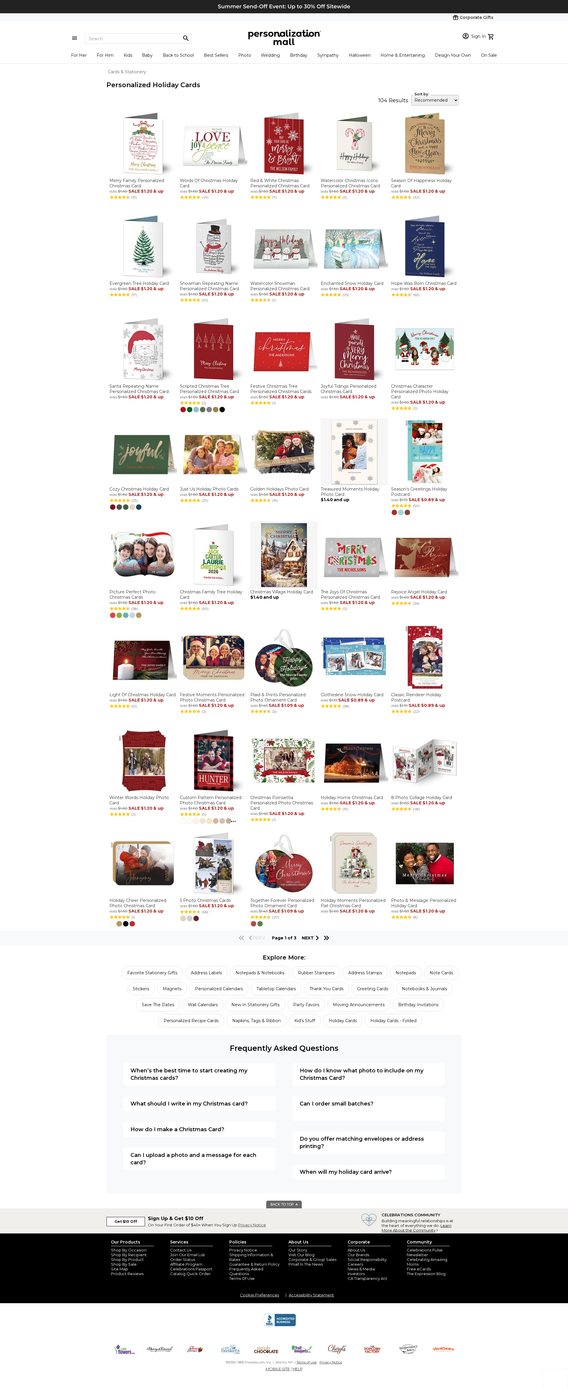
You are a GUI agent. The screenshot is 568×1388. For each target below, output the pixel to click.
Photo (244, 55)
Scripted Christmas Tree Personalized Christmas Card (209, 389)
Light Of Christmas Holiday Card (142, 694)
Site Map (119, 1269)
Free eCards (419, 1269)
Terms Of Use (242, 1278)
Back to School (178, 55)
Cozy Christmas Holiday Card (139, 489)
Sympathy (328, 55)
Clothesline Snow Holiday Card (352, 694)
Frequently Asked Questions (246, 1271)
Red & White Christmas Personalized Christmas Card (279, 183)
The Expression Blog (426, 1273)
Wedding (270, 55)
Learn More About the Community (416, 1228)
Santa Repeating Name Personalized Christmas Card (139, 389)
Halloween (360, 55)
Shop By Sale (124, 1264)
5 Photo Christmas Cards (205, 900)
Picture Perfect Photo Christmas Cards (132, 594)
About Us (356, 1250)
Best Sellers (216, 55)
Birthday (298, 55)
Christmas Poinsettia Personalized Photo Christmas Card (281, 803)
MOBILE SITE (278, 1368)
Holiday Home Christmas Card (352, 797)
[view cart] (491, 36)
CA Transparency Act (367, 1278)
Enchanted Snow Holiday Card (352, 283)
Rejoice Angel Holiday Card (419, 592)
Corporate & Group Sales (312, 1259)
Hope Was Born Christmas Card (423, 283)
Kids (128, 55)
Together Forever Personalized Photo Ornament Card (282, 903)
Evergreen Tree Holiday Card (139, 283)
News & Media (361, 1269)
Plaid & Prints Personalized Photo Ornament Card (278, 697)
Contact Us (180, 1250)
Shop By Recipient (129, 1254)
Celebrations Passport (191, 1269)
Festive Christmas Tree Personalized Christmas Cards (281, 389)
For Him (105, 55)
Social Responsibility (367, 1259)
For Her (79, 55)
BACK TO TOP (282, 1204)
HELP (298, 1368)
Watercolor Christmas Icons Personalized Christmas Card (350, 183)
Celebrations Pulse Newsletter (425, 1252)
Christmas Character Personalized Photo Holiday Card (419, 392)
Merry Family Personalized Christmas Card (136, 183)
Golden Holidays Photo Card (279, 489)
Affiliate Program (186, 1264)
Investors (356, 1273)
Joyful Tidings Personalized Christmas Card (348, 389)
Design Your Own (453, 55)
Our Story (297, 1250)
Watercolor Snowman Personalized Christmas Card (279, 286)
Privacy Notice (252, 1225)
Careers (355, 1264)
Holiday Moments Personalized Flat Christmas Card (353, 903)
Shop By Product (127, 1259)
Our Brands (358, 1254)
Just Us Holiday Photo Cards (209, 489)
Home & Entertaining (402, 55)
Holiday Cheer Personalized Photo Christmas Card (137, 903)
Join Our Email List (187, 1254)
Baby (147, 55)
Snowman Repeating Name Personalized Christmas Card (209, 286)
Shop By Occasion (128, 1250)
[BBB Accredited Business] (280, 1325)
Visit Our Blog (301, 1254)
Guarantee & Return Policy (254, 1264)
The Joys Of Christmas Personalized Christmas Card (350, 594)
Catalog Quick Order (190, 1273)
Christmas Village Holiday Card (281, 592)
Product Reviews (127, 1273)
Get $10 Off (125, 1221)
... (233, 820)
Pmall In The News (305, 1264)
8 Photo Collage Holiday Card (421, 797)
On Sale (489, 55)
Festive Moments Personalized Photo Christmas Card (212, 697)
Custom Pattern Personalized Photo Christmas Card (210, 800)
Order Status (182, 1259)
